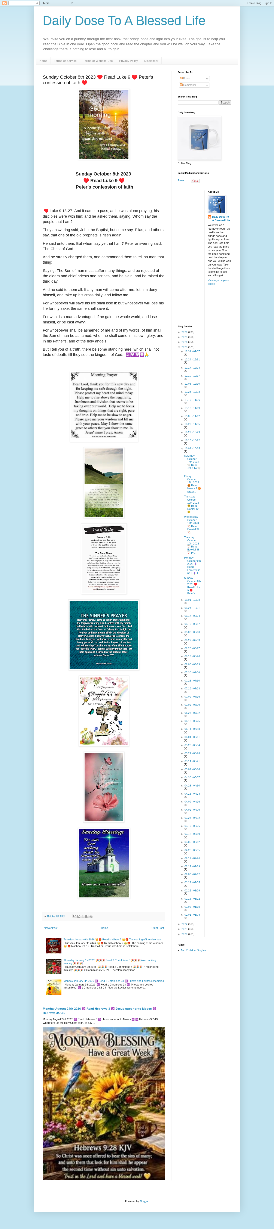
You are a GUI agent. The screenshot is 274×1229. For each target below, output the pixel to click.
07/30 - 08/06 (192, 672)
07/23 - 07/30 (192, 680)
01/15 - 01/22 (192, 898)
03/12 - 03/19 (192, 833)
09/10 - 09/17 (192, 624)
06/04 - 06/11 (192, 737)
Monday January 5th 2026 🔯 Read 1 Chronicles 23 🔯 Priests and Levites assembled (114, 981)
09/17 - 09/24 (192, 615)
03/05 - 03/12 (192, 842)
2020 (185, 934)
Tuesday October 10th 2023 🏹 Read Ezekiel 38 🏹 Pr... (192, 545)
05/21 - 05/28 (192, 753)
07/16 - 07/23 (192, 688)
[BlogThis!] (79, 916)
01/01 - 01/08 (192, 914)
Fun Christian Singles (193, 950)
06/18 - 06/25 (192, 721)
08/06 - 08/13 (192, 664)
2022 (185, 924)
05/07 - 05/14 (192, 769)
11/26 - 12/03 (192, 391)
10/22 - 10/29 (192, 432)
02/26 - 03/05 (192, 850)
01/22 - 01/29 (192, 890)
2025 (185, 337)
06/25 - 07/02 (192, 712)
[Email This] (75, 916)
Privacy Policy (128, 60)
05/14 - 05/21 (192, 761)
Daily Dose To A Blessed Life (124, 20)
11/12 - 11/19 (192, 408)
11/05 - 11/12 (192, 416)
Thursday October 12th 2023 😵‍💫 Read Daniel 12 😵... (191, 504)
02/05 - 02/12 (192, 874)
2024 (185, 342)
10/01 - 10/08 (192, 599)
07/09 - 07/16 (192, 696)
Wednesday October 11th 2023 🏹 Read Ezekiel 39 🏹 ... (192, 524)
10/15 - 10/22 (192, 440)
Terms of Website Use (98, 60)
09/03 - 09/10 (192, 632)
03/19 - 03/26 (192, 826)
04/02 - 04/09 (192, 809)
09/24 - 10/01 (192, 607)
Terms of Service (65, 60)
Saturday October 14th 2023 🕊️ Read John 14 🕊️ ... (192, 463)
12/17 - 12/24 (192, 367)
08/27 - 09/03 (192, 640)
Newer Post (50, 928)
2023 (185, 347)
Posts (186, 78)
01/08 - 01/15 (192, 906)
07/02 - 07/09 (192, 704)
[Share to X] (83, 916)
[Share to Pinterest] (91, 916)
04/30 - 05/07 (192, 777)
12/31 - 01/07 (192, 351)
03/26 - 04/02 (192, 817)
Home (43, 60)
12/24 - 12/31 (192, 359)
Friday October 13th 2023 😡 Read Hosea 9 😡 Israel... (192, 484)
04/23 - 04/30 (192, 785)
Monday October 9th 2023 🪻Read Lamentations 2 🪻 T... (192, 565)
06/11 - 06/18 (192, 728)
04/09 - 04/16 (192, 801)
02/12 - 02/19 (192, 866)
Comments (189, 85)
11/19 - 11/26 (192, 399)
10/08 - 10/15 (192, 448)
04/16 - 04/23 (192, 793)
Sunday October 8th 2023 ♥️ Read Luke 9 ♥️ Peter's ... (192, 586)
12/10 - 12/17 (192, 375)
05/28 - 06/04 (192, 745)
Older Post (158, 928)
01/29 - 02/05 (192, 882)
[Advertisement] (204, 254)
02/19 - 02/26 (192, 858)
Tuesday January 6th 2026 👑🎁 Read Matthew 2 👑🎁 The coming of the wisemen (112, 939)
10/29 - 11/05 (192, 424)
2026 (185, 332)
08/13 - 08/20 (192, 656)
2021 (185, 929)
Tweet (181, 180)
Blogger (144, 1201)
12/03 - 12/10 (192, 383)
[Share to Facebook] (87, 916)
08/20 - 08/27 (192, 648)
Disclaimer (151, 60)
